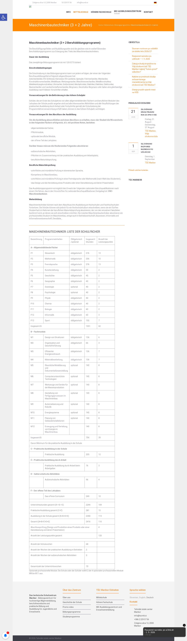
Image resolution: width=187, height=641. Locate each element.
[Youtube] (106, 3)
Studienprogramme (71, 617)
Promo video (68, 607)
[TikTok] (101, 3)
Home (100, 25)
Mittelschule (108, 25)
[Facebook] (91, 3)
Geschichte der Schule (72, 602)
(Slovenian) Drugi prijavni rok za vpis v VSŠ (148, 112)
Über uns (66, 597)
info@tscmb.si (82, 3)
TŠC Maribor (150, 163)
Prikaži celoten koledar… (139, 170)
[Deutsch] (155, 2)
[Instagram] (96, 3)
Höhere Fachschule (104, 602)
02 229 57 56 (67, 3)
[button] (3, 17)
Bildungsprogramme (122, 25)
